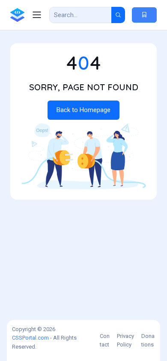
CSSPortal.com (30, 337)
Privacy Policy (125, 340)
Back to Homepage (83, 110)
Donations (148, 340)
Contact (105, 340)
